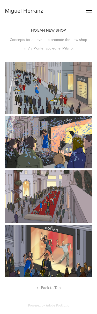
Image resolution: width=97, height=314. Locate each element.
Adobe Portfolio (57, 305)
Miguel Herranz (24, 10)
